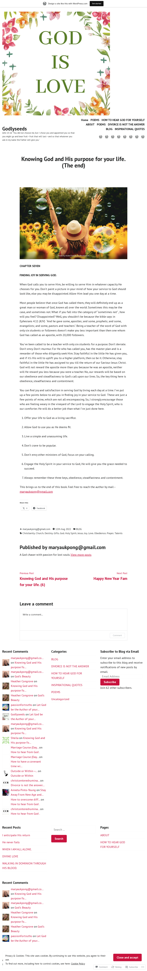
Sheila (15, 738)
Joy (85, 533)
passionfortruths (21, 705)
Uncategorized (60, 699)
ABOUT (90, 124)
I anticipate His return (16, 835)
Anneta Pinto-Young (23, 790)
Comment (117, 635)
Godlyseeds (14, 128)
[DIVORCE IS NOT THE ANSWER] (131, 136)
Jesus (80, 533)
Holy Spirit (70, 533)
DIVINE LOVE (10, 856)
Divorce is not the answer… (28, 785)
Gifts (56, 533)
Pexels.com (84, 255)
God (62, 533)
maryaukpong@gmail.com (36, 491)
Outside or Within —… (24, 771)
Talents (118, 533)
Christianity (29, 533)
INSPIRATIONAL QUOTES (130, 129)
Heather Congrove (22, 681)
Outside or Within (22, 776)
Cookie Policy (78, 963)
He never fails (11, 842)
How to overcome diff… (25, 799)
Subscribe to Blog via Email (119, 651)
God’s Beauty (23, 676)
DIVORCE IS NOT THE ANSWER (126, 124)
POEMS (95, 120)
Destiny (49, 533)
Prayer (110, 533)
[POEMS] (107, 136)
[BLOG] (137, 136)
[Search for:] (73, 830)
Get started (96, 3)
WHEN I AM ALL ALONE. (17, 849)
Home (84, 120)
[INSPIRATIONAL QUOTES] (142, 136)
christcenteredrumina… (25, 780)
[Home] (101, 136)
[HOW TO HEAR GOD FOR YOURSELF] (113, 136)
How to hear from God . (25, 752)
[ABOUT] (119, 136)
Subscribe (110, 682)
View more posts (81, 555)
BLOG (109, 129)
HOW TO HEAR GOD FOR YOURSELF (123, 120)
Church (39, 533)
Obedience (100, 533)
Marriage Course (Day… (24, 747)
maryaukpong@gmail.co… (27, 658)
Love (90, 533)
